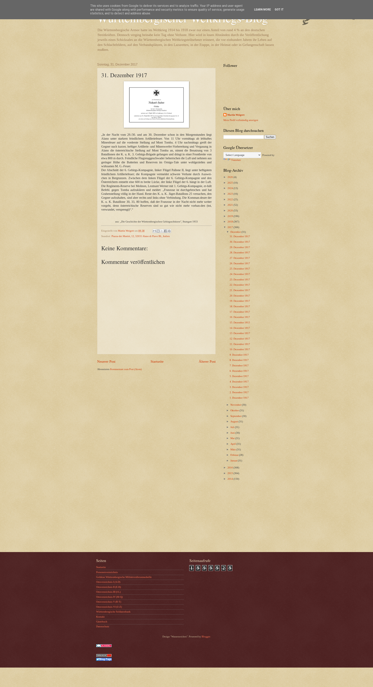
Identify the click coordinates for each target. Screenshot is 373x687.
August (234, 421)
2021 (230, 205)
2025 (230, 182)
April (233, 444)
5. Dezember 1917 (239, 376)
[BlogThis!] (158, 231)
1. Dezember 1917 (239, 397)
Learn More (262, 9)
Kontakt (100, 616)
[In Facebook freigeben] (165, 231)
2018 (230, 221)
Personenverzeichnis (107, 572)
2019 (230, 216)
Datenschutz (102, 626)
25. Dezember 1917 (240, 268)
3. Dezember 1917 (239, 387)
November (236, 404)
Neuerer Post (106, 361)
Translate (236, 160)
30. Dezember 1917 (240, 242)
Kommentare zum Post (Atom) (126, 369)
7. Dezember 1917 (239, 365)
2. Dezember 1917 (239, 392)
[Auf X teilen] (162, 231)
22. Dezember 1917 (240, 285)
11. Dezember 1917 (240, 344)
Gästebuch (101, 621)
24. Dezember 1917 (240, 274)
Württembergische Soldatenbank (113, 611)
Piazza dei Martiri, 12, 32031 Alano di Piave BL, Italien (141, 236)
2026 (230, 177)
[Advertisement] (247, 521)
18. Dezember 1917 (240, 306)
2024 (230, 188)
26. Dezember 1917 (240, 263)
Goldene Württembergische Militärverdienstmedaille (124, 577)
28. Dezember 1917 (240, 252)
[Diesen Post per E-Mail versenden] (154, 231)
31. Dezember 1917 (240, 236)
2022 (230, 199)
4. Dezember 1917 (239, 381)
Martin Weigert (235, 115)
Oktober (235, 410)
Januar (234, 460)
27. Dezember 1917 (240, 258)
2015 (230, 473)
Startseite (157, 361)
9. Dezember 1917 (239, 355)
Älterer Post (207, 361)
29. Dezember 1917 (240, 247)
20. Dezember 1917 (240, 295)
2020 (230, 210)
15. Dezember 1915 (240, 322)
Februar (234, 455)
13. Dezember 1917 (240, 333)
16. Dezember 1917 (240, 317)
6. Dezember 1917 (239, 371)
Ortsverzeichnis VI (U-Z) (109, 607)
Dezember (235, 232)
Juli (232, 427)
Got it (279, 9)
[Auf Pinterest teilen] (169, 231)
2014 (230, 479)
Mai (232, 438)
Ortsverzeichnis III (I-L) (108, 592)
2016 (230, 467)
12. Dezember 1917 (240, 338)
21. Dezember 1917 (240, 290)
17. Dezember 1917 (240, 312)
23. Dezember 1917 (240, 279)
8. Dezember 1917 (239, 360)
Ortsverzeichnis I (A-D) (108, 582)
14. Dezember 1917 (240, 328)
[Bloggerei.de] (104, 646)
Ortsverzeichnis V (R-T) (108, 601)
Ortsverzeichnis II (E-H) (108, 587)
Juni (232, 432)
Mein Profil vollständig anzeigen (240, 120)
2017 (230, 227)
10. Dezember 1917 (240, 349)
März (233, 449)
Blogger (206, 636)
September (236, 416)
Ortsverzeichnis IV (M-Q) (109, 597)
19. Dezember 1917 (240, 301)
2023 (230, 194)
